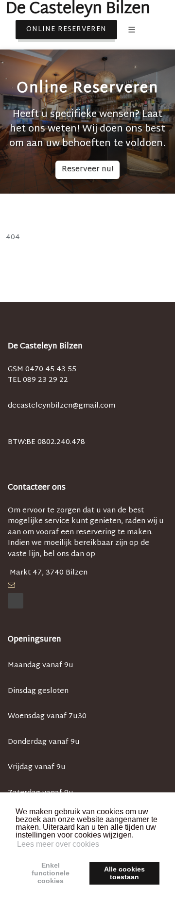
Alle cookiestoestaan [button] (124, 873)
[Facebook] (15, 600)
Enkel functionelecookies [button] (51, 873)
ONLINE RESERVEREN (66, 29)
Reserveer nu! (87, 170)
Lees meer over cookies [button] (58, 844)
